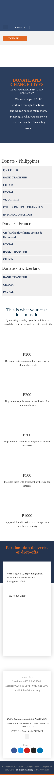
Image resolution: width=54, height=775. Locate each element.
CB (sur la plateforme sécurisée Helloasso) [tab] (22, 235)
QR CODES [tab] (10, 170)
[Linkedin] (40, 750)
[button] (5, 27)
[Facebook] (14, 750)
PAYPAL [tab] (8, 192)
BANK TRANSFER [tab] (15, 177)
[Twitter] (20, 750)
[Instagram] (33, 750)
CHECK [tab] (8, 184)
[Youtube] (27, 750)
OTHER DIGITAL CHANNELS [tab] (23, 207)
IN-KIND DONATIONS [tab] (18, 214)
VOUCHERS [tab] (11, 199)
